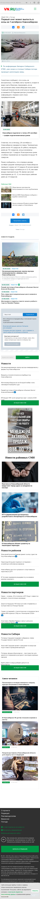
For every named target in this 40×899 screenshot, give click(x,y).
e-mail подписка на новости (13, 827)
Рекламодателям (8, 816)
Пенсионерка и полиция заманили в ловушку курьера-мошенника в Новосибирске (18, 683)
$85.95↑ (18, 2)
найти (27, 357)
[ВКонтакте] (13, 27)
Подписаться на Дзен (12, 344)
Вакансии (5, 819)
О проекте (5, 810)
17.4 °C (13, 2)
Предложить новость (20, 221)
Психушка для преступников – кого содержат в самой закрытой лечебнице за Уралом (18, 331)
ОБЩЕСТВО (15, 268)
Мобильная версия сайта (10, 833)
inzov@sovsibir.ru (27, 872)
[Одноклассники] (18, 27)
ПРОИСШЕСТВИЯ (7, 712)
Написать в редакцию (20, 849)
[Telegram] (23, 27)
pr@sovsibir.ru (27, 874)
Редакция (5, 813)
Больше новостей (20, 403)
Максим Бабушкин (19, 33)
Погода (4, 822)
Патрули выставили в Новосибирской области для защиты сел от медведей (19, 754)
